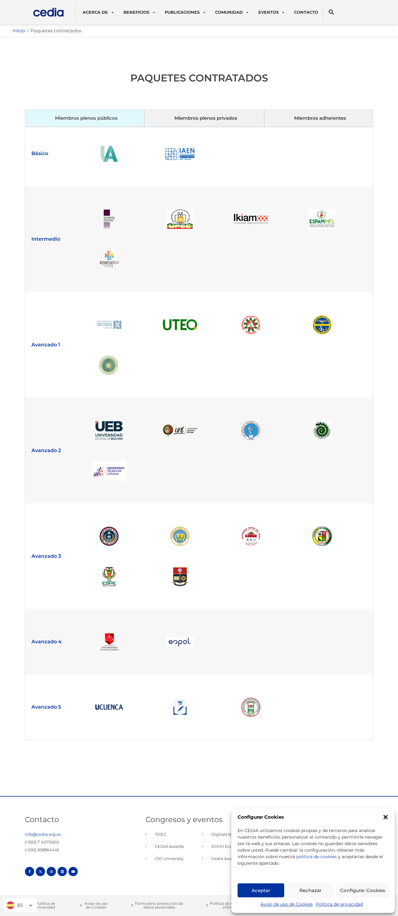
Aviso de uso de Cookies (287, 904)
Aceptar (261, 890)
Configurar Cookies (362, 890)
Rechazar (310, 890)
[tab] (84, 118)
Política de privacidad (339, 904)
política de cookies (316, 856)
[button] (385, 817)
